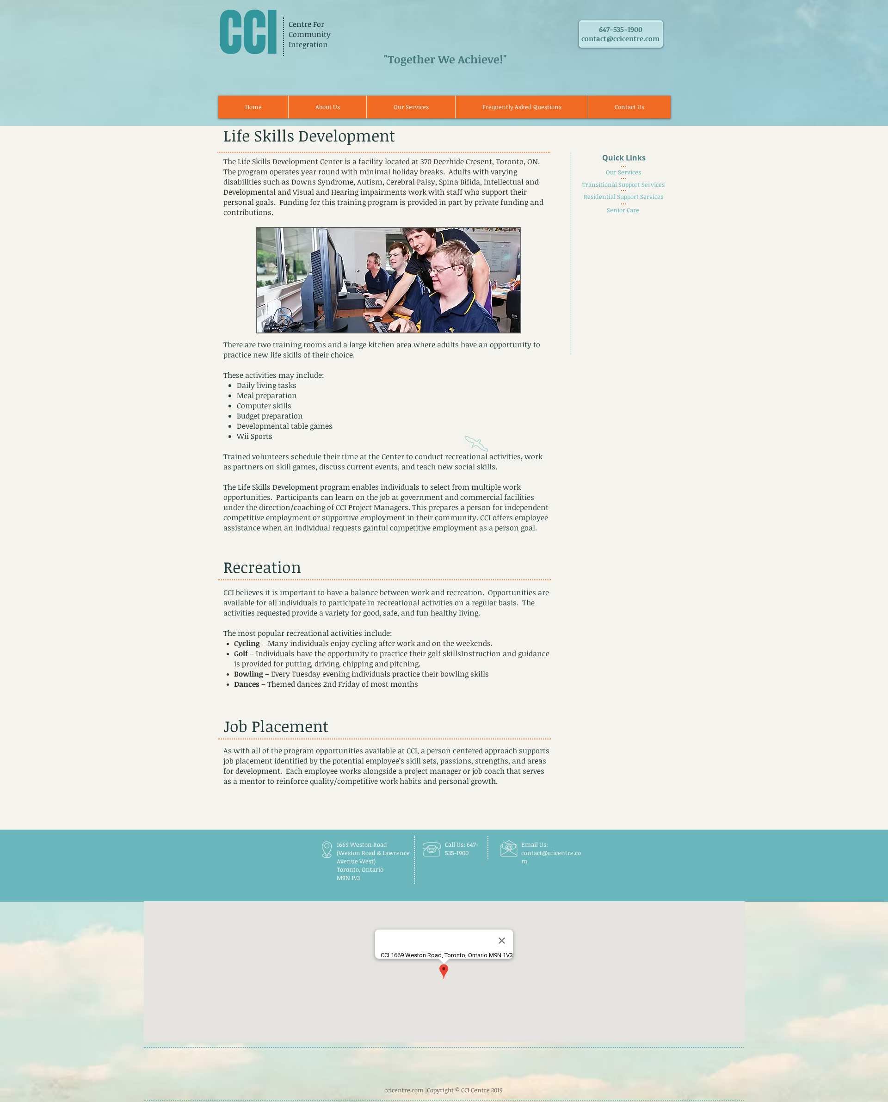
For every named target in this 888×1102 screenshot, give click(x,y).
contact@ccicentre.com (620, 38)
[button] (410, 107)
